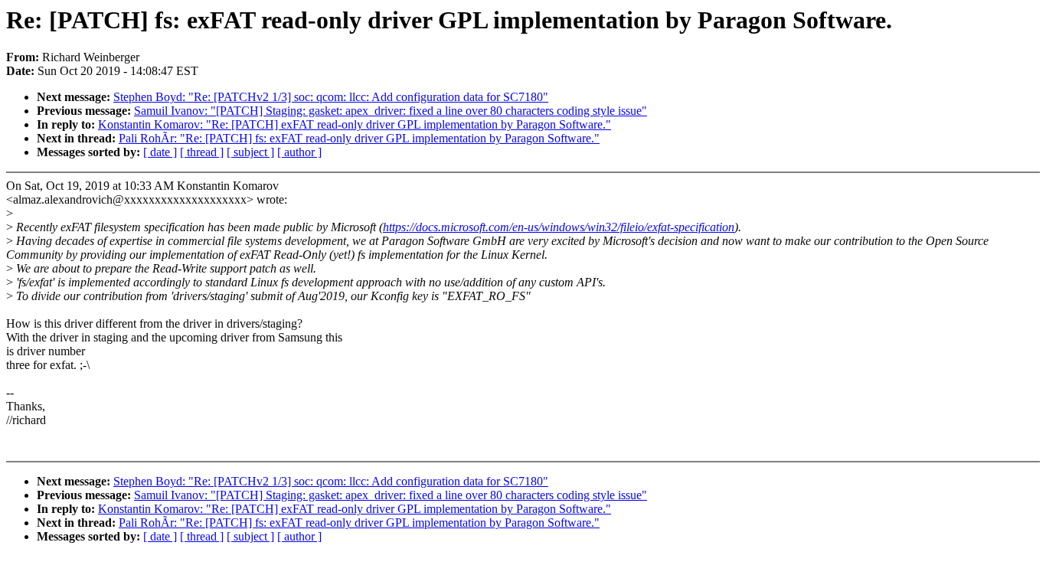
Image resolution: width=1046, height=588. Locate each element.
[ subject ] (250, 151)
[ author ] (299, 151)
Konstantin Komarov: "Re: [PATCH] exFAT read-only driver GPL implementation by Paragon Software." (354, 124)
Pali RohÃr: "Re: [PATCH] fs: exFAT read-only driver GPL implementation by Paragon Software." (359, 138)
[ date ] (160, 151)
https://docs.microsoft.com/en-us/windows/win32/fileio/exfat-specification (558, 227)
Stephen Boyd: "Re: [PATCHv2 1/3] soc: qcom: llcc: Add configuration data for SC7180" (330, 96)
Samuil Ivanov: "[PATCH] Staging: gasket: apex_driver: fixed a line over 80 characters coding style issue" (390, 110)
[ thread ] (202, 151)
